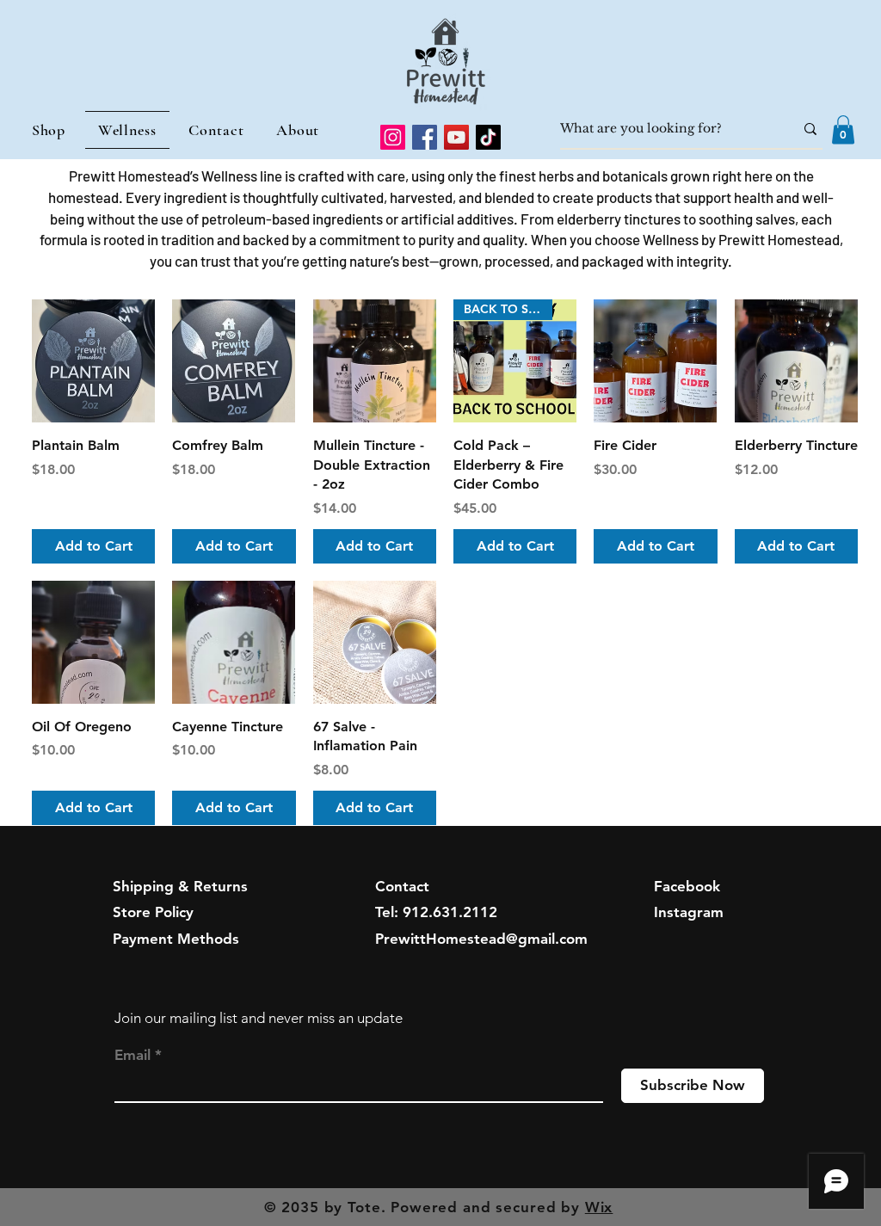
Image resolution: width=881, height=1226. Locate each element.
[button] (843, 129)
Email (132, 1055)
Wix (599, 1207)
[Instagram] (392, 137)
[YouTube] (456, 137)
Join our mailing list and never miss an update (258, 1017)
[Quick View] (93, 360)
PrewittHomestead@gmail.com (481, 938)
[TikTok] (488, 137)
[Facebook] (424, 137)
